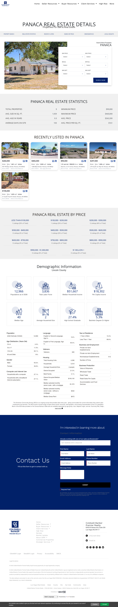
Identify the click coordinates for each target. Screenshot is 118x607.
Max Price (88, 53)
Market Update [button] (42, 535)
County (55, 585)
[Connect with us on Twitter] (87, 547)
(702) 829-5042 (94, 536)
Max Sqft (88, 70)
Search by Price (69, 34)
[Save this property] (26, 145)
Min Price (65, 53)
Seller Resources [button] (50, 4)
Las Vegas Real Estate (38, 585)
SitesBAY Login (29, 554)
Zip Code (68, 585)
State (49, 585)
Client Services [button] (88, 4)
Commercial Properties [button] (45, 540)
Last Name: (90, 449)
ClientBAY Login (15, 554)
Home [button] (37, 4)
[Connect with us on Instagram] (93, 547)
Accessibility (49, 554)
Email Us (92, 541)
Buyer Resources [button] (69, 4)
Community (77, 585)
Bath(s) (87, 62)
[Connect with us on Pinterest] (100, 547)
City (61, 585)
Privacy (39, 554)
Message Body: (65, 468)
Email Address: (65, 458)
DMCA (59, 554)
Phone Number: (92, 458)
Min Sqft (64, 70)
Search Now (100, 80)
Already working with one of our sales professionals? (79, 439)
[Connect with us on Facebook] (90, 547)
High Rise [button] (103, 4)
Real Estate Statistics (29, 34)
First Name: (64, 449)
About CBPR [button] (41, 537)
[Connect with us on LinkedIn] (97, 547)
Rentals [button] (39, 533)
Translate (72, 596)
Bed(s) (64, 62)
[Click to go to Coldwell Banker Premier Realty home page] (5, 3)
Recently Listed (49, 34)
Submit (85, 485)
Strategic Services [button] (43, 542)
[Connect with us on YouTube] (103, 547)
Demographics (89, 34)
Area (84, 585)
